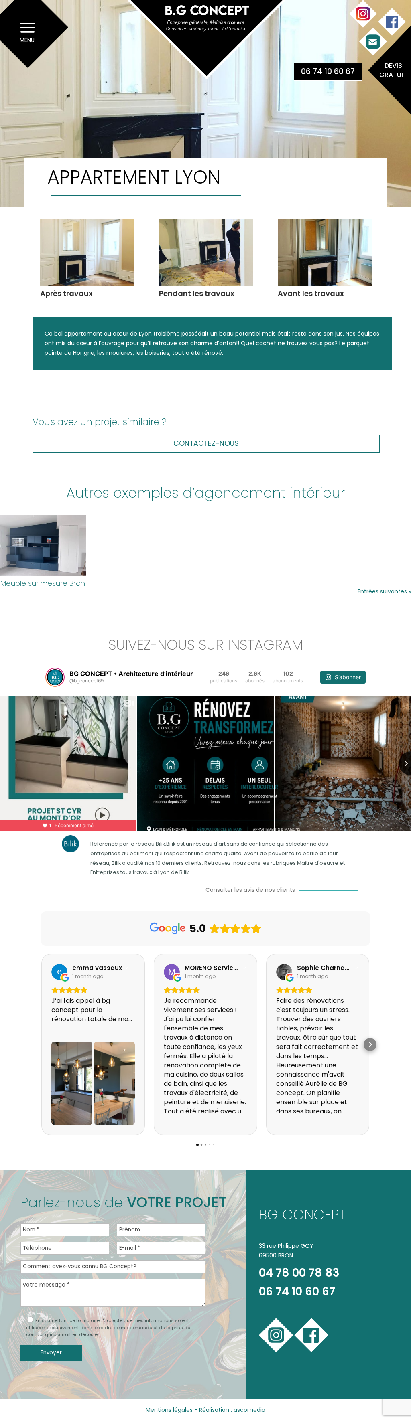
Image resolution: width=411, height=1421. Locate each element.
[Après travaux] (87, 286)
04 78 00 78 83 (299, 1273)
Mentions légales (169, 1410)
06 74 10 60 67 (328, 71)
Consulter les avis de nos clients (250, 890)
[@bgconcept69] (55, 677)
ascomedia (249, 1410)
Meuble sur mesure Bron (42, 583)
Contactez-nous (206, 443)
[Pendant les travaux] (206, 286)
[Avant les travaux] (325, 286)
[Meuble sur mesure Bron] (43, 545)
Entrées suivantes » (384, 591)
